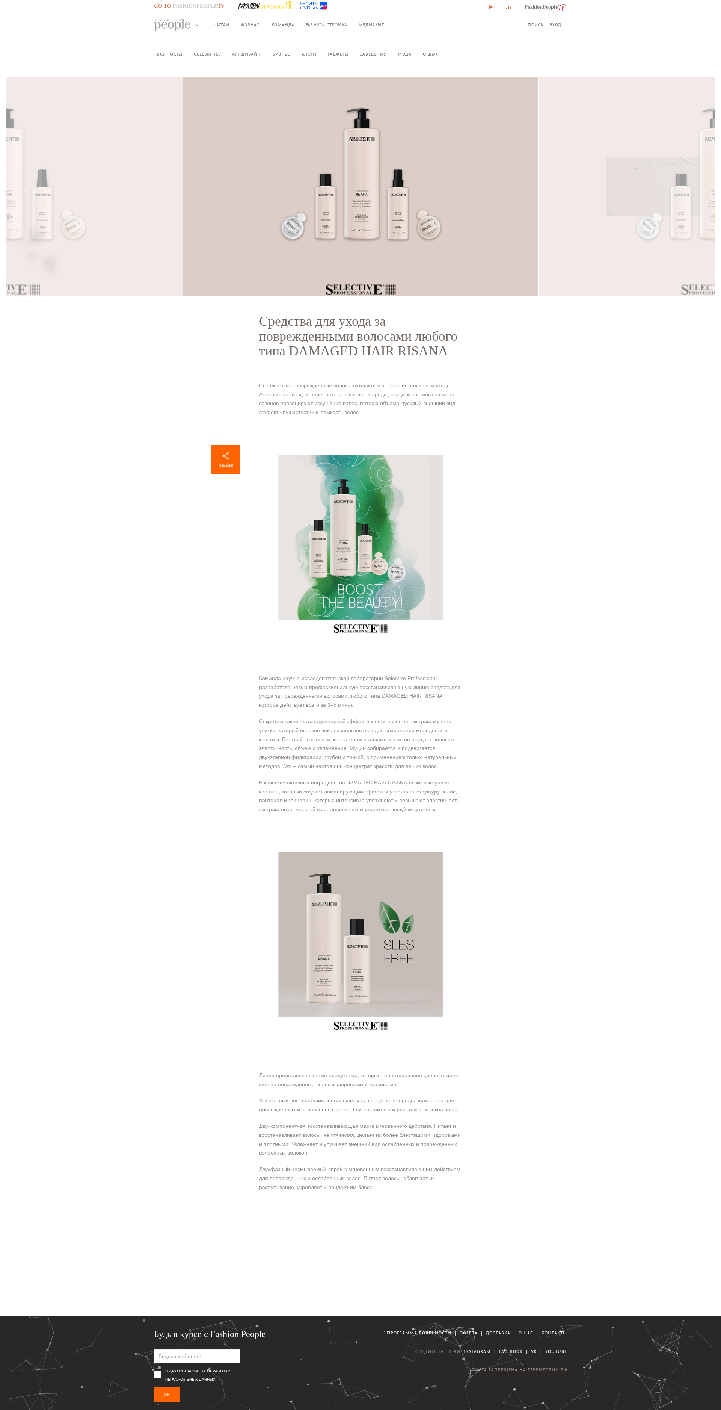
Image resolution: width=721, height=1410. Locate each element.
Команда (283, 25)
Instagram (477, 1351)
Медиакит (371, 25)
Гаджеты (338, 54)
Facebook (511, 1351)
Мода (404, 54)
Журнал (250, 25)
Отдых (430, 54)
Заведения (373, 54)
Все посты (170, 54)
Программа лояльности (419, 1333)
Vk (534, 1351)
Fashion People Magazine (172, 25)
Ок (167, 1394)
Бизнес (281, 54)
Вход (555, 25)
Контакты (554, 1333)
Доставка (498, 1333)
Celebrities (207, 54)
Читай (221, 25)
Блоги (309, 54)
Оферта (469, 1333)
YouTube (556, 1351)
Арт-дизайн (246, 54)
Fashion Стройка (326, 25)
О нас (526, 1333)
